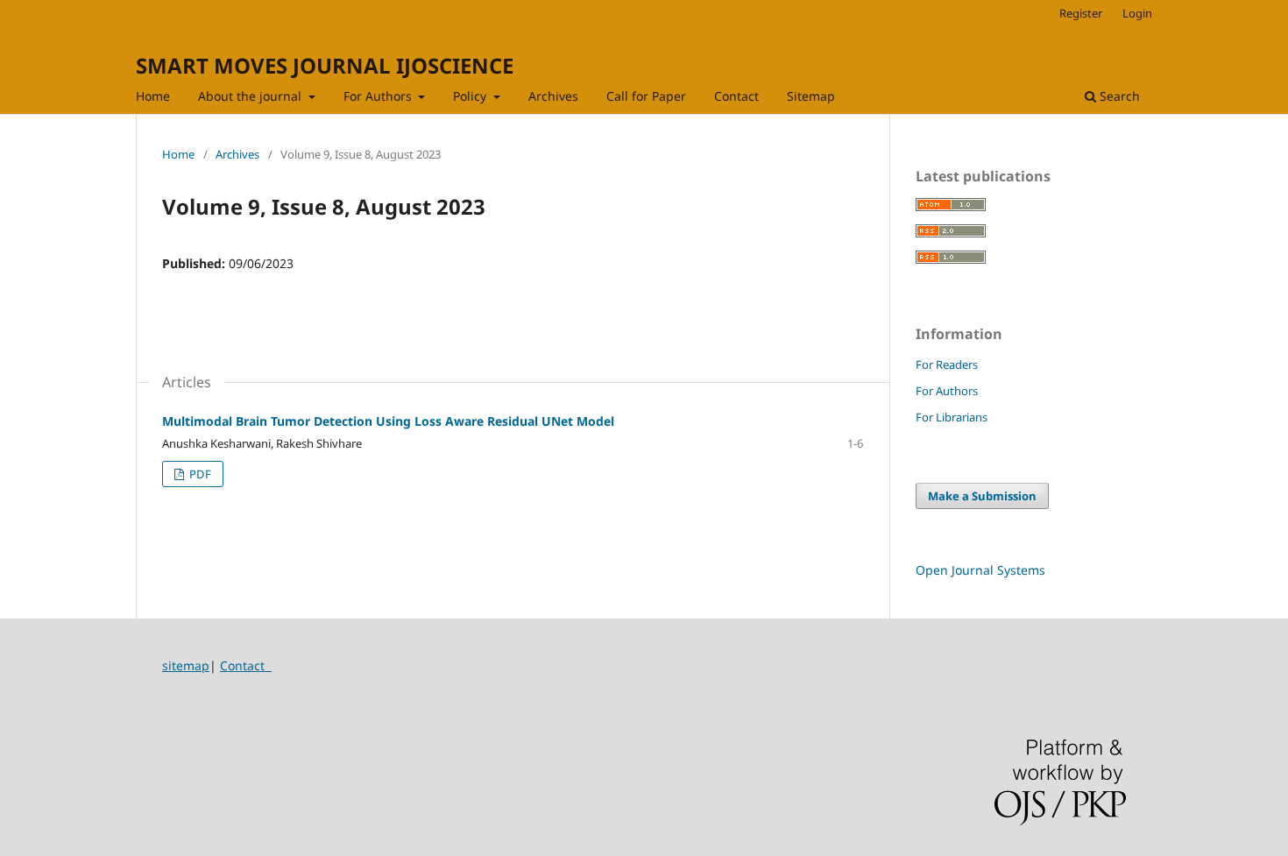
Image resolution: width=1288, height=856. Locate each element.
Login (1137, 13)
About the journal (251, 96)
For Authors (379, 96)
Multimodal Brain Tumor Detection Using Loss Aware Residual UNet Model (388, 421)
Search (1118, 96)
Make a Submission (982, 496)
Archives (553, 96)
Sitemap (811, 96)
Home (153, 96)
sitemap (185, 665)
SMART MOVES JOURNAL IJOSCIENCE (324, 65)
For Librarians (951, 417)
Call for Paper (646, 96)
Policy (471, 96)
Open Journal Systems (980, 570)
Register (1080, 13)
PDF (199, 474)
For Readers (947, 364)
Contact (736, 96)
